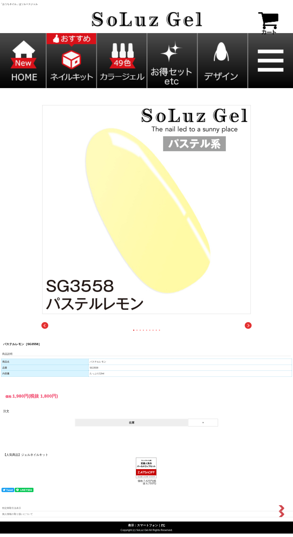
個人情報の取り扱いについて (17, 514)
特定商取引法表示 (11, 508)
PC (163, 525)
